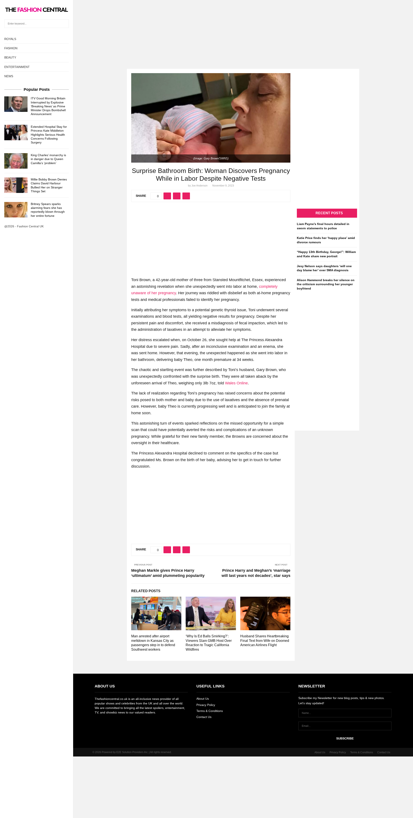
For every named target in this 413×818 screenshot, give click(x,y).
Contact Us (203, 717)
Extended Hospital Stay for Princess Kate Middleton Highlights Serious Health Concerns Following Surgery (49, 134)
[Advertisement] (206, 30)
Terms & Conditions (209, 711)
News (8, 76)
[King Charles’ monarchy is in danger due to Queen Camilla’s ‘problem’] (16, 161)
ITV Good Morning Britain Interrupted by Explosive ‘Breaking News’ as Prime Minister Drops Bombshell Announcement (48, 106)
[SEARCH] (64, 23)
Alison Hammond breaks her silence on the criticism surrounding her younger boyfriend (325, 284)
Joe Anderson (199, 185)
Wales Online (236, 383)
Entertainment (17, 67)
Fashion (10, 48)
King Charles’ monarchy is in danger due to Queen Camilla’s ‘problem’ (48, 159)
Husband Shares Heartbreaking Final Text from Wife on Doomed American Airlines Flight (264, 640)
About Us (202, 698)
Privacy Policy (205, 705)
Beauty (10, 57)
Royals (10, 39)
